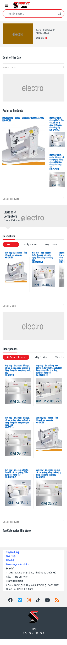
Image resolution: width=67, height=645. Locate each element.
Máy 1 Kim (30, 244)
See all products (11, 198)
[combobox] (28, 13)
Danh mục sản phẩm (17, 564)
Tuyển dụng (12, 552)
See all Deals (9, 67)
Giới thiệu (11, 556)
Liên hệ (10, 560)
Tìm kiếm (59, 13)
